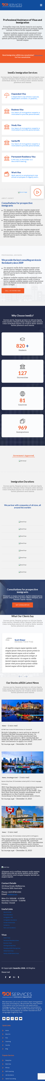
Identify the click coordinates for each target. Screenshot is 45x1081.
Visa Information (8, 914)
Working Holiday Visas (10, 945)
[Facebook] (3, 1018)
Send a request (38, 55)
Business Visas (8, 943)
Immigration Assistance (10, 920)
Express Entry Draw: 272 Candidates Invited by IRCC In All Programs (20, 836)
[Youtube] (20, 1018)
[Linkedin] (16, 1018)
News (4, 726)
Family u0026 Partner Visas (11, 953)
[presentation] (20, 676)
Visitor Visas (7, 938)
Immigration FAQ (8, 917)
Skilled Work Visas (9, 951)
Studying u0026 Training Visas (12, 948)
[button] (41, 5)
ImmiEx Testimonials (9, 922)
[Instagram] (12, 1018)
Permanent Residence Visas (11, 940)
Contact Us (7, 925)
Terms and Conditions (10, 927)
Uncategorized (12, 777)
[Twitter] (8, 1018)
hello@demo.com (12, 894)
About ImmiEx (7, 912)
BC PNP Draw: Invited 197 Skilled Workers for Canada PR (17, 729)
